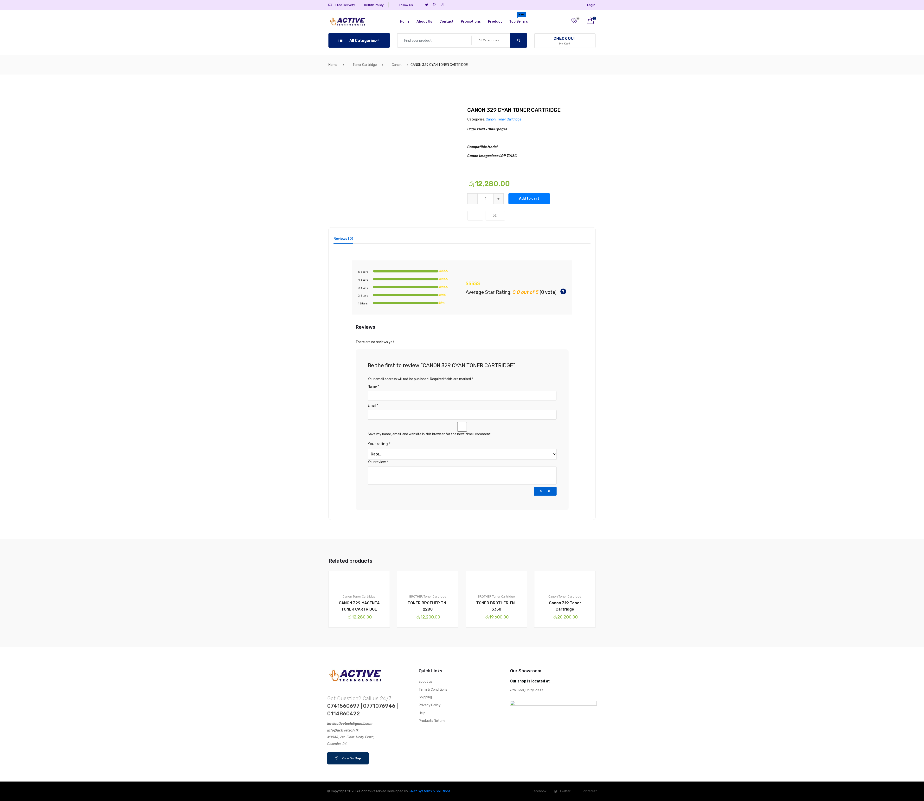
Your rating (379, 443)
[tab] (343, 240)
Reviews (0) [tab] (343, 239)
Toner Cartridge (365, 65)
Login (591, 5)
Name (373, 387)
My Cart (565, 40)
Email (373, 406)
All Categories (362, 40)
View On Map (351, 758)
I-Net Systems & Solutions (429, 791)
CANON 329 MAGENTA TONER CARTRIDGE (359, 606)
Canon (397, 65)
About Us (424, 21)
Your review (378, 462)
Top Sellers (518, 18)
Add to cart (529, 198)
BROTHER (416, 596)
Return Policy (374, 5)
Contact (446, 21)
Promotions (471, 21)
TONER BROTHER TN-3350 (496, 606)
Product (495, 21)
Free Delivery (345, 5)
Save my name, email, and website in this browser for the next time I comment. (429, 434)
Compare (495, 216)
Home (404, 21)
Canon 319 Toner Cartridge (565, 606)
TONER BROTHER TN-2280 (428, 606)
